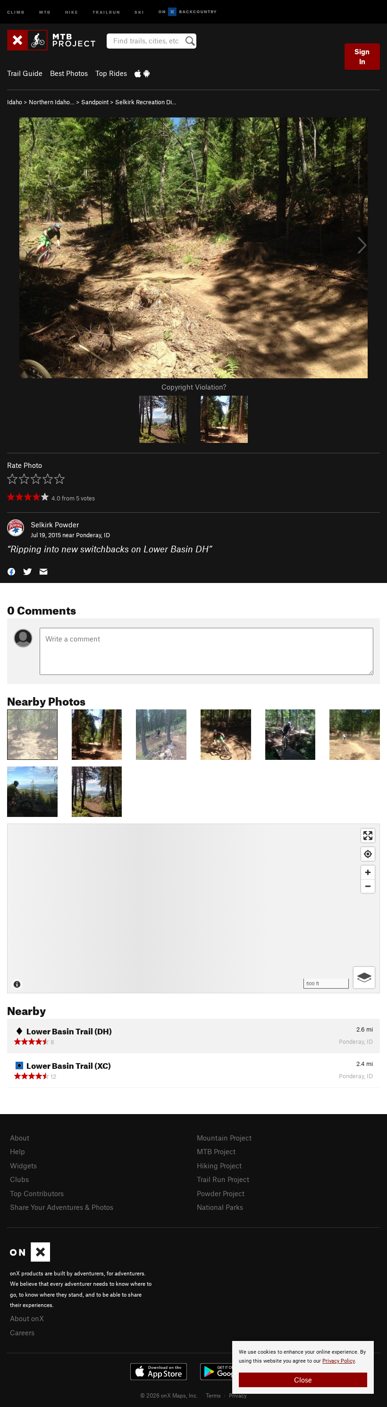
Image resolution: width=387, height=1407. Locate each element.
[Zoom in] (368, 872)
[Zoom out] (368, 886)
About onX (27, 1318)
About (19, 1137)
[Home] (56, 40)
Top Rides (111, 73)
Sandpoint (95, 102)
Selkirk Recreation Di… (146, 102)
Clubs (19, 1179)
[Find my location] (368, 854)
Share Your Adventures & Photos (61, 1207)
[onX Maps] (30, 1259)
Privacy (238, 1395)
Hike (71, 11)
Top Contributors (37, 1193)
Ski (139, 11)
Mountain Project (224, 1137)
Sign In (362, 56)
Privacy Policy (338, 1361)
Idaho (14, 102)
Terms (213, 1395)
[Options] (364, 977)
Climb (16, 11)
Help (17, 1151)
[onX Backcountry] (187, 12)
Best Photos (69, 73)
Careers (22, 1332)
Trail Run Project (223, 1179)
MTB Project (216, 1151)
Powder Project (220, 1193)
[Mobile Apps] (142, 73)
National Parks (220, 1207)
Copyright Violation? (193, 387)
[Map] (193, 908)
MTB (45, 11)
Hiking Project (219, 1165)
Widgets (23, 1165)
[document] (303, 1367)
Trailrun (106, 11)
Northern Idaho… (52, 102)
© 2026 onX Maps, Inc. (169, 1395)
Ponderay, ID (93, 535)
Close (303, 1379)
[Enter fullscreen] (368, 835)
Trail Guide (24, 73)
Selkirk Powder (55, 524)
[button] (11, 571)
